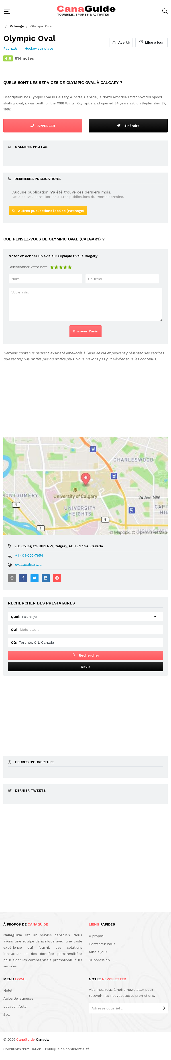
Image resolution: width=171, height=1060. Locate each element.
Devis (85, 667)
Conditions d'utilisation (22, 1049)
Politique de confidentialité (67, 1049)
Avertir (123, 42)
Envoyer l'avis (85, 331)
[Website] (12, 578)
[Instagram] (57, 578)
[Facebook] (23, 578)
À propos (96, 936)
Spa (6, 1014)
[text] (69, 267)
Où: (13, 642)
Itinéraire (131, 126)
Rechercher (88, 655)
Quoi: (15, 616)
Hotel (7, 990)
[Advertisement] (85, 395)
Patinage (10, 48)
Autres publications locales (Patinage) (49, 211)
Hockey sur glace (38, 48)
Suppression (99, 960)
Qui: (14, 629)
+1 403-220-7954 (29, 555)
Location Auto (14, 1006)
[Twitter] (35, 578)
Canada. (32, 1039)
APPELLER (45, 126)
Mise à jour (154, 42)
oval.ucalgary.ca (28, 564)
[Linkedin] (46, 578)
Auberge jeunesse (18, 998)
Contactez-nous (102, 944)
